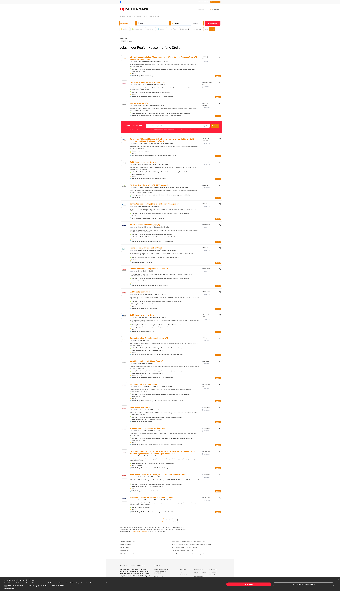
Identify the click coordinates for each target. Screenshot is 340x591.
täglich (204, 126)
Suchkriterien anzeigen (132, 129)
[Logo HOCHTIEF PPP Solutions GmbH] (124, 205)
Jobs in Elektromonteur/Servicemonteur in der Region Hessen (189, 554)
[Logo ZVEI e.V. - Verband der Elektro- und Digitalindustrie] (124, 140)
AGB (181, 572)
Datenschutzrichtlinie (158, 129)
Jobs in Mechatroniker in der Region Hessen (184, 548)
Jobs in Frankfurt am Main (127, 541)
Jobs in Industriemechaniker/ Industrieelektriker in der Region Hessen (192, 544)
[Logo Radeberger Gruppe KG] (124, 362)
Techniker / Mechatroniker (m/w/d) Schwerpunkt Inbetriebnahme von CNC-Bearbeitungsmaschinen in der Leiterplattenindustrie (162, 453)
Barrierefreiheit (213, 569)
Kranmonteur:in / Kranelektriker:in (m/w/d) (148, 428)
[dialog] (170, 584)
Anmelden (215, 9)
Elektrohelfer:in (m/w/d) (140, 292)
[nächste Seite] (177, 520)
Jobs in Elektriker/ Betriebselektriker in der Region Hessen (188, 541)
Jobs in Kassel (124, 551)
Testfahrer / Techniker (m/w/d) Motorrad (147, 82)
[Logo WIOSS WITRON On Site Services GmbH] (124, 104)
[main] (170, 287)
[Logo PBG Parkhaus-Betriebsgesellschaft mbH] (124, 316)
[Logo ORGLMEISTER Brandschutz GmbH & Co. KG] (124, 58)
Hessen (144, 532)
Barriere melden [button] (198, 569)
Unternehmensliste (202, 1)
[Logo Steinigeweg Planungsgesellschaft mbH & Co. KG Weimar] (124, 249)
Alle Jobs (132, 61)
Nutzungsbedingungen (169, 129)
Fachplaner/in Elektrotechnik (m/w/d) (146, 248)
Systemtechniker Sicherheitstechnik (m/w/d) (149, 338)
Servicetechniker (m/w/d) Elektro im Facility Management (154, 204)
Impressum (183, 569)
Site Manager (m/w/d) (139, 103)
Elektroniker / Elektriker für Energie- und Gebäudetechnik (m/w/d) (158, 475)
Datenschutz (183, 575)
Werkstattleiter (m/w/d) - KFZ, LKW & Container (150, 185)
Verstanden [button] (249, 584)
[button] (202, 23)
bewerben (218, 76)
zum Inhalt (212, 575)
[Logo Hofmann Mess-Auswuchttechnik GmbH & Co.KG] (124, 226)
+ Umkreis (195, 23)
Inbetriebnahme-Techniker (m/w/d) (145, 225)
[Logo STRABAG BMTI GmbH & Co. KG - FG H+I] (124, 293)
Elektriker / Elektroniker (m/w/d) (143, 162)
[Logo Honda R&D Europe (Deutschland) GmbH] (124, 83)
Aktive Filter (123, 38)
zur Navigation (213, 572)
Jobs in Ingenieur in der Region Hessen (183, 551)
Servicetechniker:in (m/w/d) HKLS (144, 384)
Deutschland (137, 532)
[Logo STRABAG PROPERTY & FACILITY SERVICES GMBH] (124, 385)
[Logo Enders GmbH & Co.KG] (124, 270)
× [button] (338, 579)
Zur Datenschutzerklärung (102, 583)
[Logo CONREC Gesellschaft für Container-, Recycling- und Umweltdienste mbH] (124, 186)
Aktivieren (215, 126)
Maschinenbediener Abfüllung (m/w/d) (146, 361)
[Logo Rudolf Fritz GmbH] (124, 339)
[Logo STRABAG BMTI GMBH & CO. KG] (124, 409)
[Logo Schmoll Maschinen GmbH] (124, 453)
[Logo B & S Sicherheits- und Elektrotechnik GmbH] (124, 163)
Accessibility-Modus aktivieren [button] (200, 573)
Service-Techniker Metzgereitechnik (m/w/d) (149, 269)
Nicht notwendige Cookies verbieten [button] (303, 584)
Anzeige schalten (215, 2)
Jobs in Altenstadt (125, 548)
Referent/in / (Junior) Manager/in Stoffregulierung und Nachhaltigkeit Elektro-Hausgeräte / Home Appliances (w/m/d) (163, 140)
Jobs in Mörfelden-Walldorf (127, 554)
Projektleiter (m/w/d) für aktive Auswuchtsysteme (151, 498)
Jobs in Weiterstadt (125, 544)
